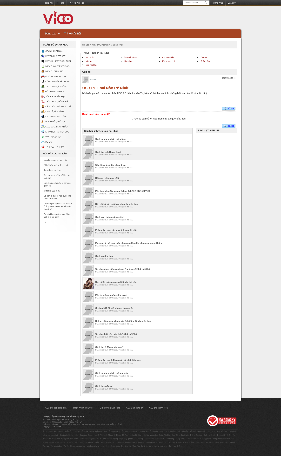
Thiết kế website (76, 3)
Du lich (49, 142)
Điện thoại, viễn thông (57, 66)
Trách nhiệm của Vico (83, 408)
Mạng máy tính (168, 61)
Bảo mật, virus (130, 57)
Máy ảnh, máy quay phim (58, 61)
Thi (45, 222)
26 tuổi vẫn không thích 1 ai (56, 165)
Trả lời (230, 108)
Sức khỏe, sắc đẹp (55, 96)
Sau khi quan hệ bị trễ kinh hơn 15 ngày (57, 176)
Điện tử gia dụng (54, 71)
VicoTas (60, 18)
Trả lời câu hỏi (72, 33)
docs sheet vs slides (52, 170)
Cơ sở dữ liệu (168, 57)
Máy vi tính (90, 57)
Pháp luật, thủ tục (55, 122)
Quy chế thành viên (158, 408)
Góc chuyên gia (53, 51)
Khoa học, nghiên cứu (57, 132)
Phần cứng (205, 61)
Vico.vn (58, 427)
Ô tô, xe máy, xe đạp (55, 76)
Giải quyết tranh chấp (110, 408)
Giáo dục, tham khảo (56, 127)
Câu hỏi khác (91, 65)
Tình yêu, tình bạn (55, 147)
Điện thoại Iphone (126, 439)
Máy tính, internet (55, 56)
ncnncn (92, 80)
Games (204, 57)
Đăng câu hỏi (52, 33)
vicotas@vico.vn (75, 422)
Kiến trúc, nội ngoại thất (59, 107)
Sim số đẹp (138, 439)
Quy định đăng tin (134, 408)
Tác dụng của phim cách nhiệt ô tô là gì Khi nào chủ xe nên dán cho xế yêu (58, 206)
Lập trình (128, 61)
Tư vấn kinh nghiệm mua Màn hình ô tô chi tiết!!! (57, 215)
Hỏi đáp (60, 3)
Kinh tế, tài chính (54, 112)
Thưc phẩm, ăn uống (56, 86)
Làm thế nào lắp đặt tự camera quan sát (57, 184)
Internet (89, 61)
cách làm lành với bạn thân (55, 160)
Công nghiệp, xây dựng (57, 81)
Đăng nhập (218, 3)
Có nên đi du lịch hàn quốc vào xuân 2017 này (57, 197)
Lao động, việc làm (55, 117)
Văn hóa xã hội (53, 137)
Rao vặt (49, 3)
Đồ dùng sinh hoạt (55, 91)
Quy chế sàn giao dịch (56, 408)
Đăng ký (232, 3)
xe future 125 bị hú (52, 191)
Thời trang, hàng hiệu (57, 101)
